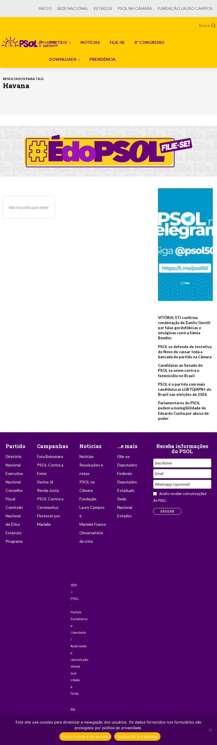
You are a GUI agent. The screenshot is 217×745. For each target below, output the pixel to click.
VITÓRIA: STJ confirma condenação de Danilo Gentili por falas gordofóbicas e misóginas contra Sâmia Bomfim (184, 327)
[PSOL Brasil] (30, 42)
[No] (210, 730)
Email (159, 473)
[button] (207, 25)
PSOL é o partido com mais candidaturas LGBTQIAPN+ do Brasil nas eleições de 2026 (184, 389)
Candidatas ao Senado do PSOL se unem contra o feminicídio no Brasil (180, 370)
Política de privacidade (137, 736)
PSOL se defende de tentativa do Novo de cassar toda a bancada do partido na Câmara (184, 351)
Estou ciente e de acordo (85, 736)
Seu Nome (163, 463)
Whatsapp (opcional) (172, 484)
